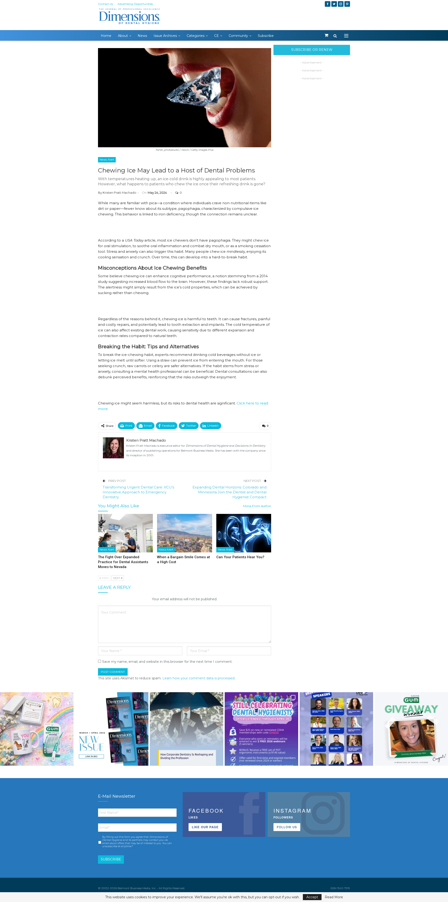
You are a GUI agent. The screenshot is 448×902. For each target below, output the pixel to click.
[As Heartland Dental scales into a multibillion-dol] (186, 729)
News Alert (107, 159)
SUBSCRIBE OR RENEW (311, 50)
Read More (334, 897)
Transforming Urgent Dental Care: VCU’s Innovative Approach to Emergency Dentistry (138, 492)
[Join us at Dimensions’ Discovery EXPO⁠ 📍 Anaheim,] (336, 729)
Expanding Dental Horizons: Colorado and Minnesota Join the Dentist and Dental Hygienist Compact (229, 492)
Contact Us (105, 4)
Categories (195, 36)
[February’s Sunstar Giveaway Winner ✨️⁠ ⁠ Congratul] (411, 729)
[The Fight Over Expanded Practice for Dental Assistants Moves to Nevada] (125, 533)
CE (216, 36)
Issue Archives (165, 36)
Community (238, 36)
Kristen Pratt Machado (119, 192)
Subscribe (266, 36)
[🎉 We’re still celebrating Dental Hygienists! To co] (261, 729)
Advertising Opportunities (135, 4)
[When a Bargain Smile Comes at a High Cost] (184, 533)
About (123, 36)
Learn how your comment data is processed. (198, 678)
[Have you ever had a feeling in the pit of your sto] (111, 729)
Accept (312, 897)
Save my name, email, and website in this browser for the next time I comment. (167, 662)
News (142, 36)
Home (106, 36)
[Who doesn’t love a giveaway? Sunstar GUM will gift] (37, 729)
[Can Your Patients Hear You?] (243, 533)
